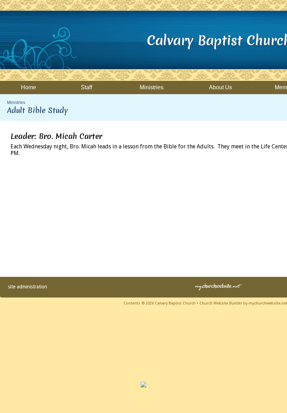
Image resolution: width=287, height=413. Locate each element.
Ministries (16, 102)
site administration (27, 286)
